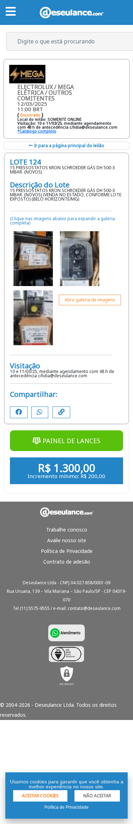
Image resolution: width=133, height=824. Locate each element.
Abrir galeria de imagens (90, 300)
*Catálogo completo (36, 131)
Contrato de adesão (66, 561)
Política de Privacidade (67, 551)
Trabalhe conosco (66, 529)
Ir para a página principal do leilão (68, 145)
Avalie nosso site (66, 540)
